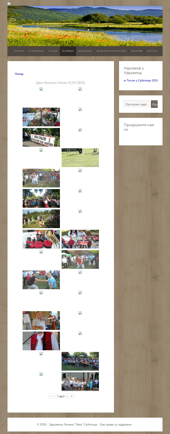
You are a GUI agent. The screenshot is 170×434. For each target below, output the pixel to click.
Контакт (152, 51)
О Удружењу (36, 51)
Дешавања (85, 51)
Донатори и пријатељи (111, 51)
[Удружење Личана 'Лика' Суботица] (85, 4)
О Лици (53, 51)
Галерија (68, 51)
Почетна (19, 51)
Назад (19, 73)
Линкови (137, 51)
